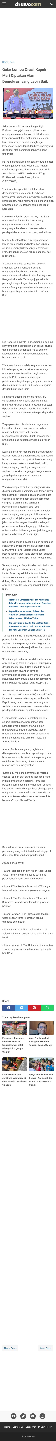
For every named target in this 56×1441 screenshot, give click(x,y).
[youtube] (33, 1416)
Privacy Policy (45, 1427)
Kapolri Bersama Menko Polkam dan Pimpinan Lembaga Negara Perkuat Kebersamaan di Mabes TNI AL (26, 614)
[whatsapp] (47, 1008)
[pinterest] (34, 1008)
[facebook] (8, 1008)
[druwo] (28, 4)
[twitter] (21, 1008)
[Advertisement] (28, 34)
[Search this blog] (52, 4)
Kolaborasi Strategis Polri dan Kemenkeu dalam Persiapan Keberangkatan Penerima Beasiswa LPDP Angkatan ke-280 (30, 603)
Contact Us (18, 1427)
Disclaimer (31, 1427)
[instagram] (42, 1416)
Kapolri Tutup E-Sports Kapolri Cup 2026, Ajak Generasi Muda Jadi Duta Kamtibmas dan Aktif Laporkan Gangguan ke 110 (29, 626)
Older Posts (45, 1348)
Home (7, 1427)
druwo (32, 1436)
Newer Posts (10, 1348)
